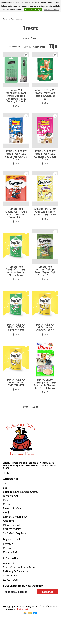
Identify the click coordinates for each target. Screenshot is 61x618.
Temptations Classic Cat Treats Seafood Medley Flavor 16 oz (16, 271)
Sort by (27, 47)
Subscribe (47, 591)
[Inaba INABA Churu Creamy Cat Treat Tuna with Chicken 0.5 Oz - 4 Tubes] (45, 359)
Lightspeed (22, 609)
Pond (6, 512)
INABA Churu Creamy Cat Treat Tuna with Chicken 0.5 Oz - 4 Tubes (45, 384)
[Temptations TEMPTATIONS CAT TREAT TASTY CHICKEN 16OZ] (16, 359)
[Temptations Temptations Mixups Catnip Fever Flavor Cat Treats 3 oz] (45, 246)
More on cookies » (51, 10)
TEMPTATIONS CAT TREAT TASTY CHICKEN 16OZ (16, 382)
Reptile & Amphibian (15, 516)
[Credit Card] (25, 613)
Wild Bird (8, 520)
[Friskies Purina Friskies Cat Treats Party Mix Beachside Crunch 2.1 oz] (16, 130)
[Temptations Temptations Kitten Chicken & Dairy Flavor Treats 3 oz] (45, 188)
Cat (12, 19)
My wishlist (10, 552)
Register (8, 543)
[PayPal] (30, 613)
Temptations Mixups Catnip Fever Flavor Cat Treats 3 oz (45, 271)
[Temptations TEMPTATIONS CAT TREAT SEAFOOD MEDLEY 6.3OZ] (16, 304)
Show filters (30, 38)
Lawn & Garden (12, 508)
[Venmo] (35, 613)
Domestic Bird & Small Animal (20, 491)
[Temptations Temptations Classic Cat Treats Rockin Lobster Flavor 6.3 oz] (16, 188)
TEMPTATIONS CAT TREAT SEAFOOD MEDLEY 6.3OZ (16, 327)
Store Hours (10, 575)
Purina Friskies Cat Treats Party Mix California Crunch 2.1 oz (45, 155)
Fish (5, 500)
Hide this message (33, 10)
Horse (6, 504)
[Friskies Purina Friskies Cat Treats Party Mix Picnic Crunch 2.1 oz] (45, 69)
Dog (5, 487)
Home (6, 19)
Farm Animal (10, 495)
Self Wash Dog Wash (15, 533)
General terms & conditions (19, 567)
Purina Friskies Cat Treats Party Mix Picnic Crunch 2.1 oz (45, 94)
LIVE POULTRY (12, 529)
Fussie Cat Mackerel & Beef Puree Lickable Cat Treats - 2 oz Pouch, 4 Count (16, 96)
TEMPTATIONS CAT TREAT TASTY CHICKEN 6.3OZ (45, 327)
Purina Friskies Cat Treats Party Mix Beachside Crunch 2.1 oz (16, 155)
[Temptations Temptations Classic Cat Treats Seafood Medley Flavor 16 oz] (16, 246)
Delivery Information (15, 571)
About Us (8, 563)
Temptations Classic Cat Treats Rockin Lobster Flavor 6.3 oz (16, 213)
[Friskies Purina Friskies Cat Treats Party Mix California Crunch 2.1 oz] (45, 130)
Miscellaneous (11, 524)
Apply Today (11, 579)
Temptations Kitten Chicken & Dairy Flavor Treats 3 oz (45, 211)
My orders (9, 548)
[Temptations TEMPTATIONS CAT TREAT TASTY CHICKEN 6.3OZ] (45, 304)
